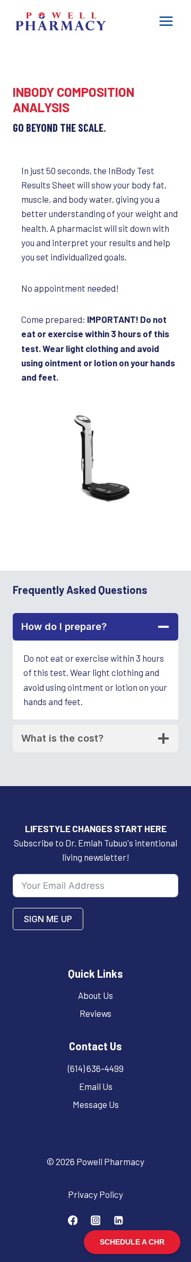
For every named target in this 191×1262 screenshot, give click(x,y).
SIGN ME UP (48, 919)
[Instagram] (95, 1220)
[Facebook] (72, 1220)
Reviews (95, 1013)
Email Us (95, 1086)
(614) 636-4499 (96, 1068)
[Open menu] (165, 21)
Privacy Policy (95, 1194)
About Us (95, 995)
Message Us (96, 1104)
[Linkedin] (118, 1220)
